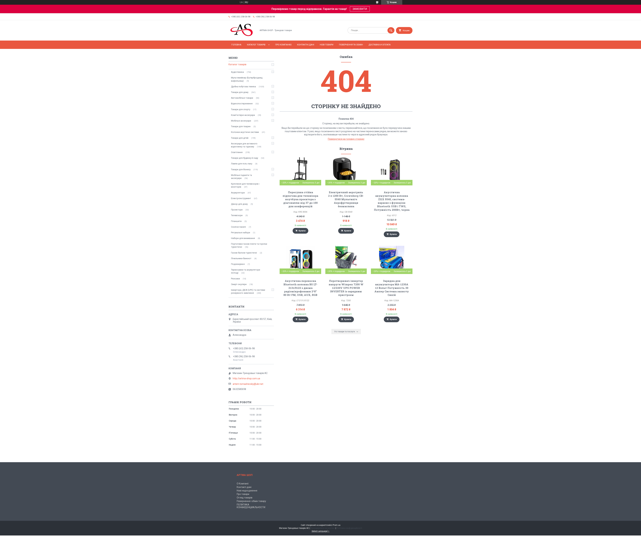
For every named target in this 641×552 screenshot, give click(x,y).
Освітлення (237, 152)
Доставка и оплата (380, 44)
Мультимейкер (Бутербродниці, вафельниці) (247, 79)
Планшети (236, 221)
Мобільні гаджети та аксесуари (241, 176)
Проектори (237, 209)
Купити (302, 231)
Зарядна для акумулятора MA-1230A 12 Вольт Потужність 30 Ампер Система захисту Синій (391, 288)
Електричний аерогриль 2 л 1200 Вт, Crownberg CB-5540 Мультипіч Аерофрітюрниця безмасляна (346, 199)
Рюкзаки (235, 278)
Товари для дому (239, 92)
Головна (236, 44)
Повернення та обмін (351, 44)
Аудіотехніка (237, 72)
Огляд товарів (244, 497)
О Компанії (243, 483)
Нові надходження (247, 490)
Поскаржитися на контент (322, 528)
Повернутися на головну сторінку (346, 139)
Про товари (243, 494)
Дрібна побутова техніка (243, 86)
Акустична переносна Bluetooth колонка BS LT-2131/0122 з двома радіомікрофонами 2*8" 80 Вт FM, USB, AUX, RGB (300, 288)
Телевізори (237, 215)
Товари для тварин (241, 126)
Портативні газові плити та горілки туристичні (249, 245)
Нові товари (326, 44)
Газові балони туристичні (244, 252)
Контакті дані (244, 487)
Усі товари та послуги (344, 331)
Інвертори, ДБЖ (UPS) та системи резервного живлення (248, 291)
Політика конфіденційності (349, 528)
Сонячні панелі (238, 227)
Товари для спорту (240, 109)
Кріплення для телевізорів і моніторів (245, 185)
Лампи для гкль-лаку (241, 163)
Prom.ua (336, 525)
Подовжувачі (238, 264)
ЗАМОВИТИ (360, 9)
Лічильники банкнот (241, 258)
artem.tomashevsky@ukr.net (248, 384)
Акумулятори (238, 192)
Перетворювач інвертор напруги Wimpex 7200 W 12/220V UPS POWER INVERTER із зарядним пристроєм (346, 288)
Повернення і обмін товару (251, 501)
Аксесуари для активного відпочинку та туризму (244, 145)
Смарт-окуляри (239, 284)
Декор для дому (239, 204)
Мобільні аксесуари (241, 120)
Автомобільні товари (242, 98)
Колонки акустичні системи (245, 132)
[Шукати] (390, 30)
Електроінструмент (241, 198)
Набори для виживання (243, 238)
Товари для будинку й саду (244, 158)
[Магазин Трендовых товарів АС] (242, 36)
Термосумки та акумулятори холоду (245, 271)
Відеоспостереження (242, 103)
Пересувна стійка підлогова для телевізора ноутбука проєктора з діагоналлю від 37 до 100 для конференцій (300, 199)
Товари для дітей (239, 138)
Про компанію (283, 44)
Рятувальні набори (240, 232)
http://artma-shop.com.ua (246, 378)
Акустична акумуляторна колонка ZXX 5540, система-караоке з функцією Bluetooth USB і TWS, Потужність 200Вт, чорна (391, 201)
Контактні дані (305, 44)
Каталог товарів (256, 44)
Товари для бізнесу (241, 169)
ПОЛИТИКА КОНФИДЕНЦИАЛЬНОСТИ (251, 506)
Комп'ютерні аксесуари (243, 115)
